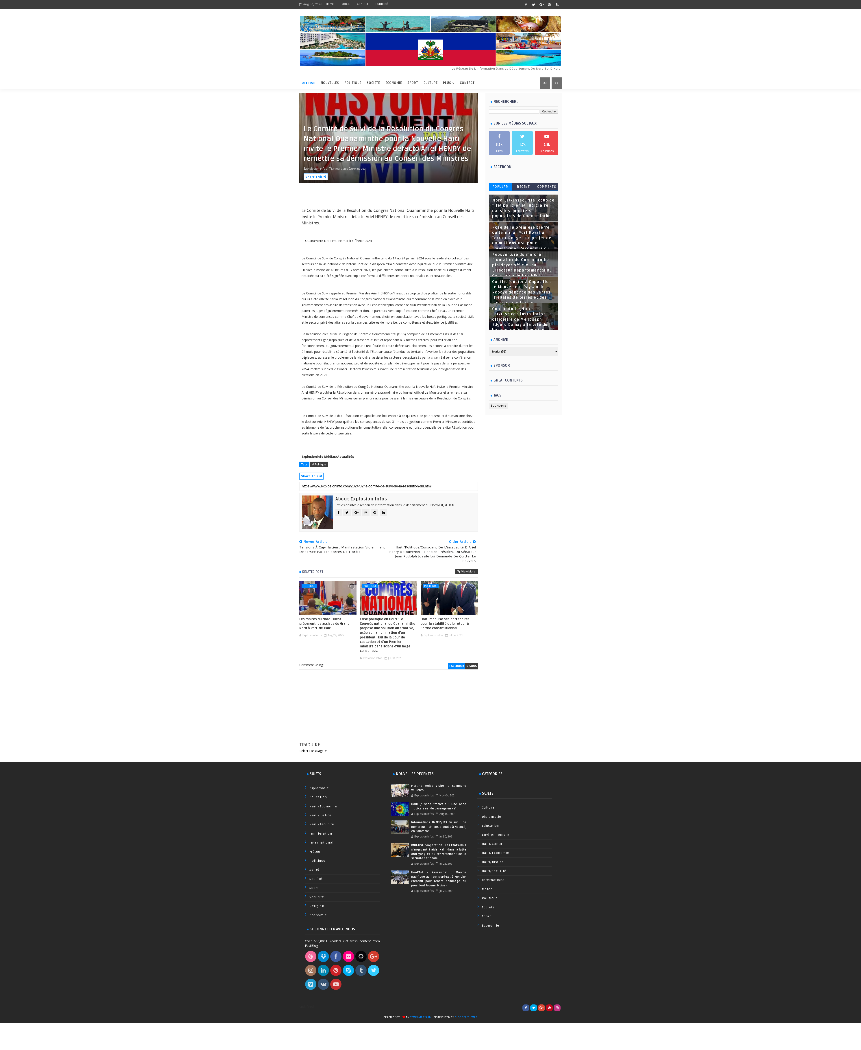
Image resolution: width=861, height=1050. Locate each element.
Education (318, 797)
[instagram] (557, 1007)
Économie (393, 83)
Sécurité (316, 897)
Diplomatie (319, 788)
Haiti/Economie (323, 806)
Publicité (381, 4)
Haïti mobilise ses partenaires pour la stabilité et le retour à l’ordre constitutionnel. (445, 623)
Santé (314, 870)
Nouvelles (330, 83)
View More (468, 571)
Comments (546, 187)
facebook (456, 666)
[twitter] (533, 4)
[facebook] (525, 4)
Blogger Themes (466, 1017)
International (321, 842)
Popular (500, 187)
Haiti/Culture (493, 844)
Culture (431, 83)
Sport (412, 83)
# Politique (319, 464)
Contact (362, 4)
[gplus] (541, 4)
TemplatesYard (420, 1017)
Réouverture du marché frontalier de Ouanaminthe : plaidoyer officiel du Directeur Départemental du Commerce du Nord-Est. (522, 265)
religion (316, 906)
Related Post (312, 572)
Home (330, 4)
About (346, 4)
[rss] (557, 4)
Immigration (320, 833)
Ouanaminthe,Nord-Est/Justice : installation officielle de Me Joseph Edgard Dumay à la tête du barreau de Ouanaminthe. (520, 319)
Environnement (496, 835)
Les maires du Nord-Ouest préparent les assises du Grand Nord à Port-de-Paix (324, 623)
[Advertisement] (388, 710)
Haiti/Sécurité (321, 824)
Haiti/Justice (320, 815)
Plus (447, 83)
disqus (471, 666)
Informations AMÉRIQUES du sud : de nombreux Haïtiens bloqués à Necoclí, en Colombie (438, 827)
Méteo (314, 852)
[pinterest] (549, 4)
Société (373, 83)
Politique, (358, 169)
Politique (352, 83)
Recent (523, 187)
